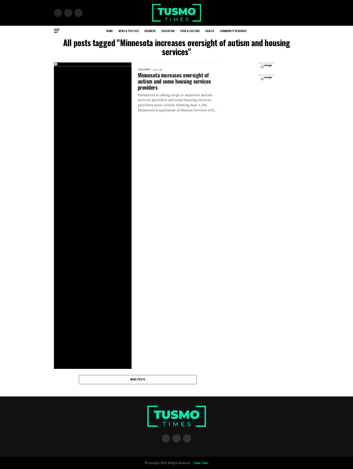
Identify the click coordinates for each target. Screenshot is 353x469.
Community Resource (233, 31)
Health (210, 31)
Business (150, 31)
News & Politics (128, 31)
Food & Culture (190, 31)
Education (167, 31)
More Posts (137, 379)
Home (109, 31)
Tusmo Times (200, 463)
